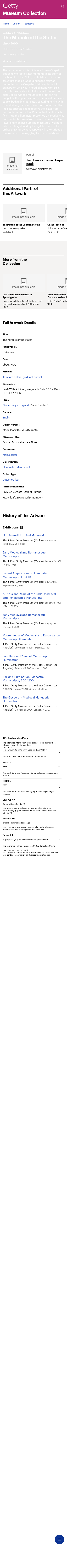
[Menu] (59, 1539)
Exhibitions (11, 527)
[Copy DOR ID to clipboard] (59, 786)
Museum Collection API (36, 756)
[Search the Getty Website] (62, 6)
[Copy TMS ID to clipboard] (59, 767)
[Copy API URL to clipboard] (59, 751)
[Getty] (11, 6)
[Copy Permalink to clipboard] (59, 840)
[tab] (12, 527)
